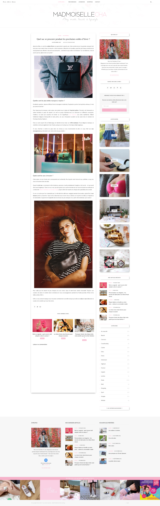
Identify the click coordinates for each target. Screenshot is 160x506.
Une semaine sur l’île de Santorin (117, 453)
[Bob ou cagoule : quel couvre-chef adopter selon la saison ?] (42, 325)
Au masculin (104, 331)
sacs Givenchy (73, 114)
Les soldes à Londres (114, 430)
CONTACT (97, 1)
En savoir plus (114, 75)
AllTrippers (46, 464)
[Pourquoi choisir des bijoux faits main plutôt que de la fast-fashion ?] (84, 325)
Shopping (66, 35)
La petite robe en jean (114, 461)
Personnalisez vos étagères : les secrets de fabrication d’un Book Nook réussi (119, 294)
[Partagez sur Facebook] (34, 307)
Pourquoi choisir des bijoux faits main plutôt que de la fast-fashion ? (84, 336)
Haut (127, 502)
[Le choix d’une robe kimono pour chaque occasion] (63, 325)
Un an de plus (112, 438)
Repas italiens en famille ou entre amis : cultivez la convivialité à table (118, 303)
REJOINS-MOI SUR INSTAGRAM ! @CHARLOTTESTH (80, 478)
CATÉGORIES (61, 1)
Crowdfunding (104, 343)
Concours (103, 339)
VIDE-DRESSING (72, 1)
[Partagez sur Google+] (40, 307)
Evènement (104, 360)
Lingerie (103, 372)
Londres (103, 376)
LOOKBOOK (82, 1)
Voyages (103, 396)
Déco (110, 290)
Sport (102, 392)
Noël (102, 384)
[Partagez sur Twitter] (37, 307)
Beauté (103, 335)
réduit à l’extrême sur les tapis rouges (48, 189)
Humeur (103, 368)
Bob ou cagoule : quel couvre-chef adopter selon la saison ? (118, 286)
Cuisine (111, 299)
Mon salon (111, 445)
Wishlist (103, 400)
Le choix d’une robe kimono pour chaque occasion (117, 310)
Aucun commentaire (69, 42)
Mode (59, 35)
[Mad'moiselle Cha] (80, 15)
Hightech (103, 364)
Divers (102, 355)
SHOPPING (90, 1)
